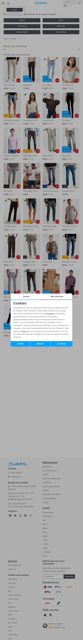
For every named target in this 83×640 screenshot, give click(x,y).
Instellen (20, 344)
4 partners (50, 314)
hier (24, 331)
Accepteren (61, 344)
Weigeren (40, 344)
